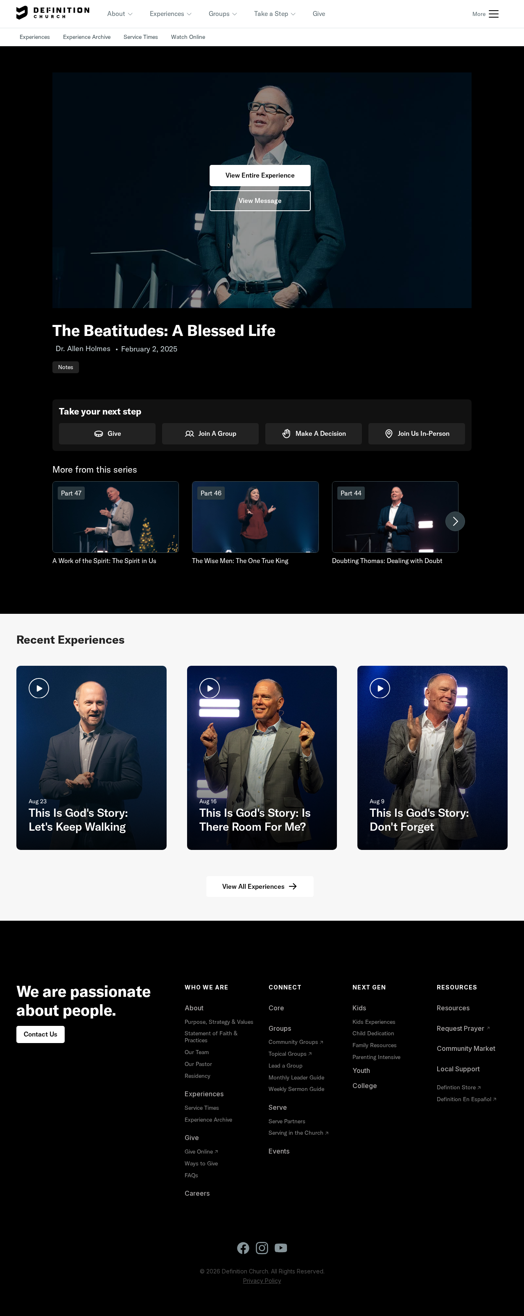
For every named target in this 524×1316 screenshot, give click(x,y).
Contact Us (40, 1034)
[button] (120, 14)
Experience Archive (87, 37)
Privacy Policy (262, 1280)
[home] (52, 14)
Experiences (35, 37)
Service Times (141, 37)
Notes (65, 367)
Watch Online (188, 37)
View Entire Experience (260, 175)
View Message (260, 200)
